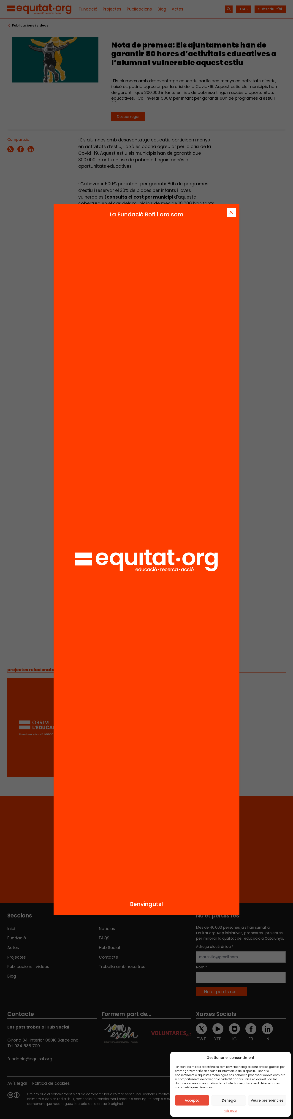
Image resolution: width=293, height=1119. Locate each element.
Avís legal (230, 1111)
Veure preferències (267, 1100)
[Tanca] (231, 212)
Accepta (192, 1100)
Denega (229, 1100)
